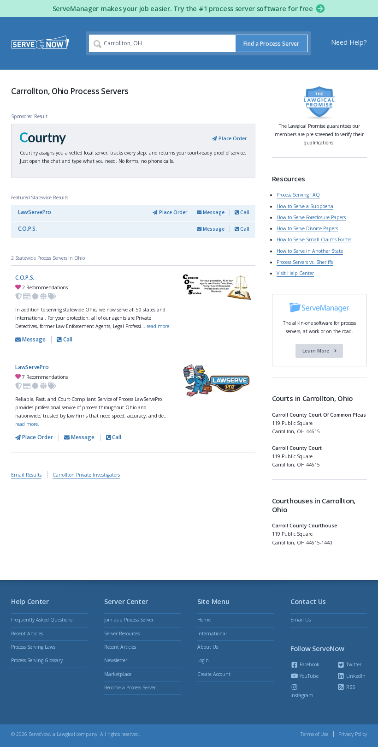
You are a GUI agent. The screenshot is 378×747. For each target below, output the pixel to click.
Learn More (316, 350)
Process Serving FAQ (298, 194)
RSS (350, 687)
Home (204, 619)
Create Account (213, 674)
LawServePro (34, 212)
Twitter (353, 664)
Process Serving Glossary (37, 660)
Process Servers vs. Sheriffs (305, 262)
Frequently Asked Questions (41, 619)
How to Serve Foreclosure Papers (311, 217)
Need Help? (349, 42)
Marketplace (117, 674)
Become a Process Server (130, 687)
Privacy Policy (352, 734)
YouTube (308, 676)
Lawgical (66, 734)
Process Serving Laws (33, 647)
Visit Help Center (295, 273)
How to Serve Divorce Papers (307, 228)
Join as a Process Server (129, 619)
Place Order (231, 138)
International (212, 633)
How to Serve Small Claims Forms (314, 239)
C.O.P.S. (27, 229)
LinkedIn (355, 676)
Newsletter (115, 660)
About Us (207, 647)
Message (212, 212)
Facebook (308, 664)
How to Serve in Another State (310, 251)
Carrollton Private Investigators (86, 475)
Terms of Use (314, 734)
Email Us (300, 619)
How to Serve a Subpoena (305, 206)
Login (203, 660)
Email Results (26, 475)
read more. (159, 326)
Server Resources (122, 633)
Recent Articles (27, 633)
